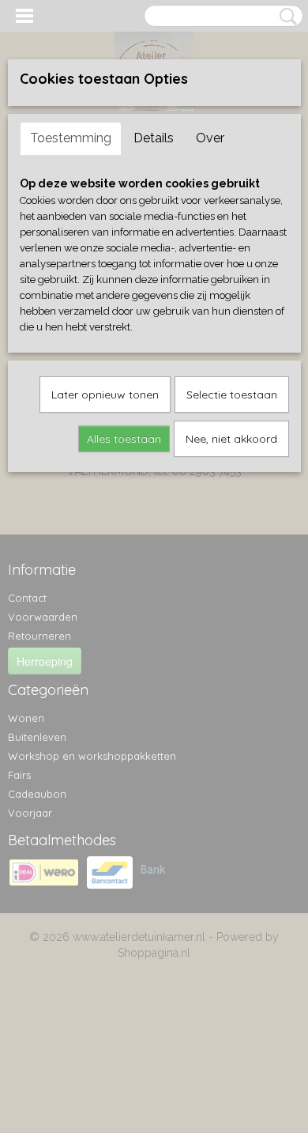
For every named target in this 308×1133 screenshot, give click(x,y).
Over (210, 137)
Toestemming (70, 137)
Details (153, 137)
